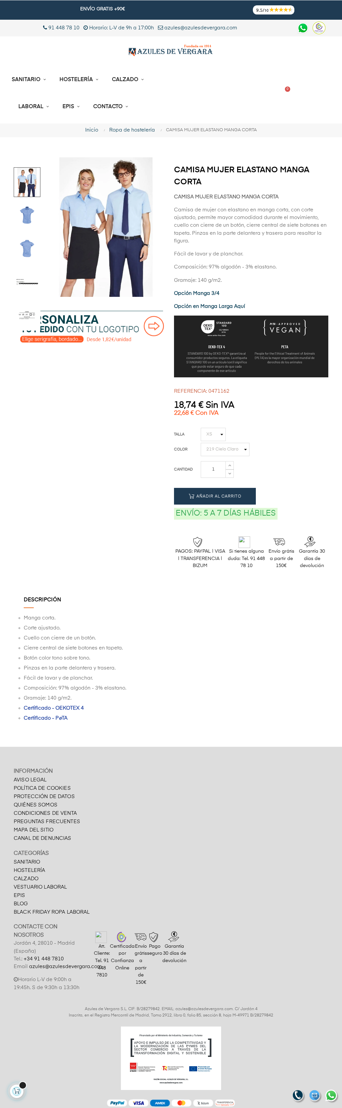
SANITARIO (27, 862)
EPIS (19, 895)
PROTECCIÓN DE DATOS (44, 796)
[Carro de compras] (285, 93)
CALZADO (26, 878)
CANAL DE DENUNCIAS (42, 838)
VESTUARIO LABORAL (40, 887)
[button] (196, 93)
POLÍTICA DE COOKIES (42, 788)
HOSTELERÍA (29, 870)
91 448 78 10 (63, 27)
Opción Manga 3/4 (196, 293)
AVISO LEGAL (30, 779)
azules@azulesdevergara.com (200, 27)
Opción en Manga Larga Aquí (209, 306)
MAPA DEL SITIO (33, 830)
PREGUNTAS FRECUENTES (47, 821)
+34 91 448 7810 (44, 958)
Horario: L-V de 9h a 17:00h (121, 27)
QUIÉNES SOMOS (35, 804)
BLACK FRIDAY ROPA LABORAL (52, 912)
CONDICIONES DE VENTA (45, 813)
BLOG (21, 903)
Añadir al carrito (218, 497)
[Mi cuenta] (246, 93)
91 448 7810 (103, 967)
